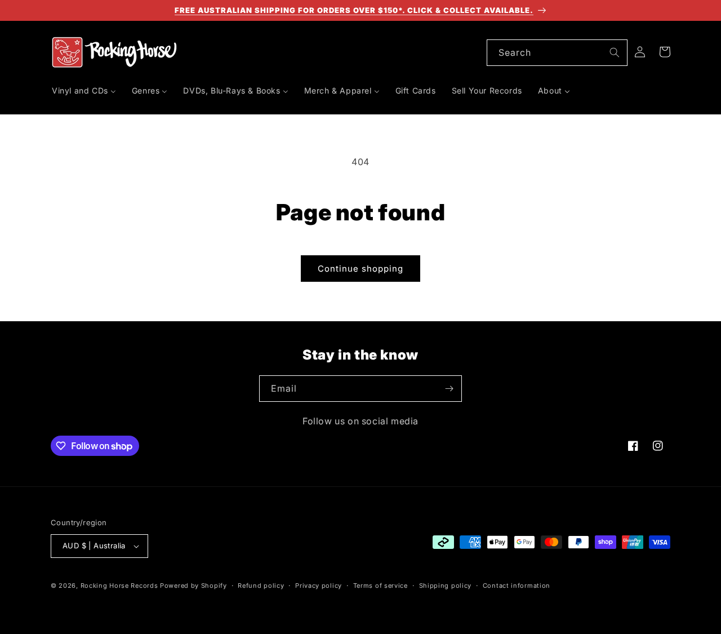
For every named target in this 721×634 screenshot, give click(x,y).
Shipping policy (445, 585)
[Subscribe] (449, 388)
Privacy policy (318, 585)
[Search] (614, 52)
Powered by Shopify (193, 585)
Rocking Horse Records (119, 585)
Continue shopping (360, 268)
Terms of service (380, 585)
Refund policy (261, 585)
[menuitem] (84, 91)
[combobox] (557, 52)
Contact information (516, 585)
